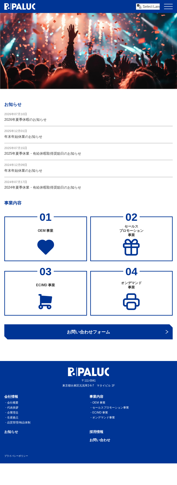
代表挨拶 (12, 407)
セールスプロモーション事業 (110, 407)
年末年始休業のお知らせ (23, 136)
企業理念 (12, 412)
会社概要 (12, 402)
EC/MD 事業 (100, 412)
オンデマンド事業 (103, 417)
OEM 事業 (98, 402)
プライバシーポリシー (16, 456)
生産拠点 (12, 417)
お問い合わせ (100, 440)
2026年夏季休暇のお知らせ (25, 119)
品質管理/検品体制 (18, 422)
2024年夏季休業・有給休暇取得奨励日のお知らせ (42, 187)
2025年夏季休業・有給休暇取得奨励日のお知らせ (42, 153)
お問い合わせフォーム (88, 331)
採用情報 (96, 432)
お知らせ (11, 432)
